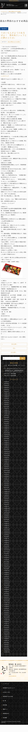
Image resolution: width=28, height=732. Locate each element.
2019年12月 (7, 508)
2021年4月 (6, 481)
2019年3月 (6, 523)
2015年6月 (6, 574)
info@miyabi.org (12, 676)
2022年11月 (6, 453)
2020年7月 (6, 497)
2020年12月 (7, 489)
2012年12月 (7, 616)
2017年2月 (6, 563)
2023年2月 (6, 447)
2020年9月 (6, 493)
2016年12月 (7, 566)
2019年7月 (6, 517)
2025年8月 (6, 398)
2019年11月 (6, 510)
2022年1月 (6, 468)
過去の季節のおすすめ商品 (15, 11)
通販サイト (5, 709)
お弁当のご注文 (6, 692)
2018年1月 (6, 548)
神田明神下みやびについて (9, 688)
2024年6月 (6, 421)
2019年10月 (7, 512)
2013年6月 (6, 608)
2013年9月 (6, 604)
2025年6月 (6, 402)
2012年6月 (6, 625)
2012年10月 (7, 619)
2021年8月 (6, 476)
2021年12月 (7, 470)
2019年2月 (6, 525)
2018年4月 (6, 544)
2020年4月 (6, 502)
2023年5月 (6, 444)
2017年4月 (6, 559)
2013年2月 (6, 612)
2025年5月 (6, 404)
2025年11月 (6, 395)
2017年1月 (6, 565)
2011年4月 (6, 646)
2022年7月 (6, 461)
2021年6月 (6, 480)
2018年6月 (6, 540)
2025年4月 (6, 406)
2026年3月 (6, 387)
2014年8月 (6, 587)
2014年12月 (7, 582)
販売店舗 (5, 705)
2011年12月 (6, 633)
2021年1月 (6, 487)
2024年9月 (6, 415)
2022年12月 (7, 451)
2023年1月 (6, 449)
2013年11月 (6, 600)
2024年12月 (7, 412)
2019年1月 (6, 527)
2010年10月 (7, 652)
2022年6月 (6, 463)
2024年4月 (6, 425)
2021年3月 (6, 483)
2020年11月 (6, 491)
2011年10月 (6, 636)
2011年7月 (6, 640)
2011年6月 (6, 642)
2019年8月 (6, 515)
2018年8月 (6, 536)
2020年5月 (6, 500)
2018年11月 (6, 531)
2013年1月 (6, 614)
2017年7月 (6, 555)
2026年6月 (6, 381)
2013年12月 (7, 599)
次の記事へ (14, 352)
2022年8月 (6, 459)
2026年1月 (6, 391)
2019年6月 (6, 519)
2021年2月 (6, 485)
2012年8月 (6, 621)
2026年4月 (6, 385)
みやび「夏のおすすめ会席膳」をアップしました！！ (14, 366)
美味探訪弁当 (6, 713)
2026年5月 (6, 383)
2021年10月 (7, 472)
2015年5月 (6, 576)
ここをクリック (5, 75)
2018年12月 (7, 529)
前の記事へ (14, 344)
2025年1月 (6, 410)
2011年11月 (6, 634)
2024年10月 (7, 413)
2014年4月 (6, 593)
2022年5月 (6, 464)
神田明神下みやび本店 (8, 696)
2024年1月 (6, 430)
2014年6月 (6, 589)
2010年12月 (7, 650)
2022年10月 (7, 455)
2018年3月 (6, 546)
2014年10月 (7, 585)
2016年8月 (6, 568)
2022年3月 (6, 466)
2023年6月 (6, 442)
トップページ (4, 11)
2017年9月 (6, 553)
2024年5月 (6, 423)
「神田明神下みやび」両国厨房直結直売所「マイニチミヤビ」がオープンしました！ (13, 371)
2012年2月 (6, 629)
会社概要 (5, 717)
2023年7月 (6, 440)
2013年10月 (7, 602)
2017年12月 (7, 549)
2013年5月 (6, 610)
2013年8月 (6, 606)
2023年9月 (6, 436)
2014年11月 (6, 583)
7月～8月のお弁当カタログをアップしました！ (14, 368)
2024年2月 (6, 429)
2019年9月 (6, 514)
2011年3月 (6, 648)
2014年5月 (6, 591)
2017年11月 (6, 551)
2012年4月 (6, 627)
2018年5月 (6, 542)
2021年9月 (6, 474)
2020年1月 (6, 506)
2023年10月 (7, 434)
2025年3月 (6, 408)
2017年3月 (6, 561)
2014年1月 (6, 597)
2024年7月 (6, 419)
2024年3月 (6, 427)
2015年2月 (6, 578)
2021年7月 (6, 478)
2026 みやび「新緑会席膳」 (10, 373)
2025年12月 (7, 393)
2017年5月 (6, 557)
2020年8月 (6, 495)
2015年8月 (6, 572)
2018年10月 (7, 532)
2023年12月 (7, 432)
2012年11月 (6, 617)
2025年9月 (6, 396)
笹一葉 (4, 700)
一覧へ (14, 348)
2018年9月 (6, 534)
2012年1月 (6, 631)
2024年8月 (6, 417)
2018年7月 (6, 538)
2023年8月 (6, 438)
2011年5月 (6, 644)
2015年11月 (6, 570)
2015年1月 (6, 580)
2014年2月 (6, 595)
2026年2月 (6, 389)
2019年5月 (6, 521)
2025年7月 (6, 400)
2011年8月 (6, 638)
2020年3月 (6, 504)
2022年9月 (6, 457)
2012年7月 (6, 623)
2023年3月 (6, 446)
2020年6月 (6, 498)
